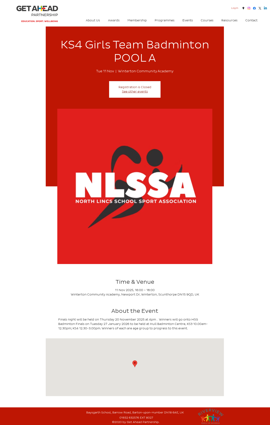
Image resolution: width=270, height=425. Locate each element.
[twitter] (260, 8)
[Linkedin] (265, 8)
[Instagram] (249, 8)
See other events (135, 91)
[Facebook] (254, 8)
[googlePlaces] (243, 8)
